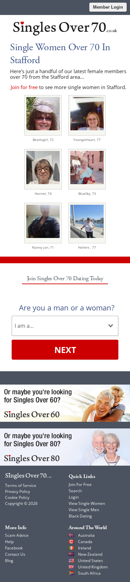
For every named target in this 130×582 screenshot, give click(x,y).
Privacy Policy (17, 491)
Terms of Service (20, 485)
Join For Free (80, 484)
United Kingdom (93, 567)
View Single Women (87, 503)
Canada (85, 541)
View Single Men (84, 510)
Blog (9, 560)
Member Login (108, 7)
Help (9, 541)
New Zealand (90, 554)
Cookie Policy (17, 497)
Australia (86, 535)
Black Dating (80, 516)
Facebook (14, 548)
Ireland (84, 548)
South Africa (89, 573)
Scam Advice (17, 535)
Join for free (24, 87)
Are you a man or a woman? (66, 307)
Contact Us (15, 554)
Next (65, 349)
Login (74, 497)
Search (75, 491)
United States (90, 560)
